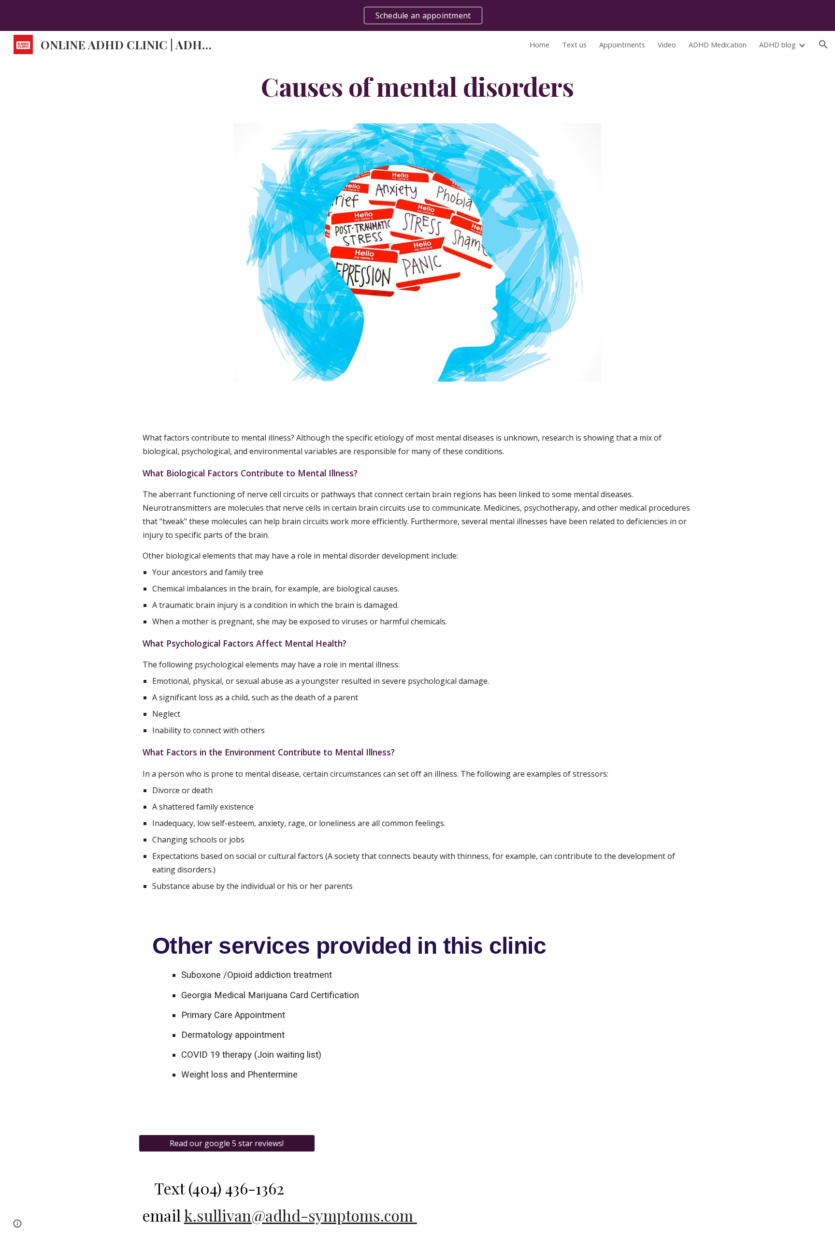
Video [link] (667, 44)
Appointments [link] (622, 44)
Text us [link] (574, 44)
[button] (823, 44)
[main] (417, 86)
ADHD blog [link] (777, 44)
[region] (417, 15)
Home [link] (539, 44)
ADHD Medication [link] (718, 44)
